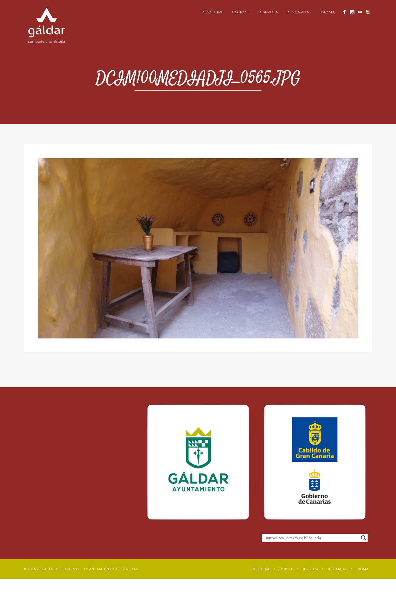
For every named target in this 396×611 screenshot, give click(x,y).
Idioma (327, 12)
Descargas (299, 12)
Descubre (212, 12)
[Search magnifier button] (363, 538)
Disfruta (268, 12)
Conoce (241, 12)
